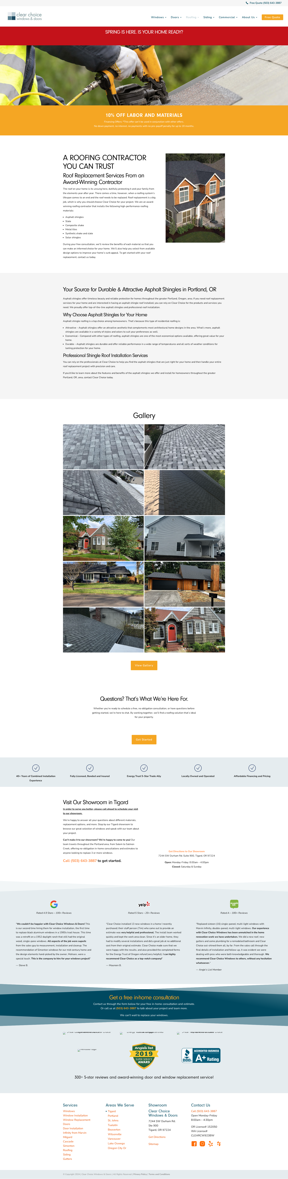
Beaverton (114, 1129)
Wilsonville (115, 1134)
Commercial (227, 17)
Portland (113, 1116)
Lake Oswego (116, 1143)
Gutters (67, 1159)
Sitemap (153, 1144)
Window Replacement (76, 1120)
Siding (207, 17)
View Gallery (144, 665)
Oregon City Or (117, 1148)
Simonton (68, 1146)
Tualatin (113, 1125)
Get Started (144, 739)
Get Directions (157, 1137)
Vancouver (114, 1139)
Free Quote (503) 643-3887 (266, 3)
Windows (157, 17)
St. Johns (113, 1120)
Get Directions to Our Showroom (187, 851)
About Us (248, 17)
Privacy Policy (140, 1174)
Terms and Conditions (159, 1174)
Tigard (112, 1111)
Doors (175, 17)
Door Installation (73, 1128)
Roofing (191, 17)
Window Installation (75, 1115)
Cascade (68, 1141)
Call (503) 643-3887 (80, 860)
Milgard (67, 1137)
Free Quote (272, 17)
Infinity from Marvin (74, 1133)
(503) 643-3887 (126, 1008)
